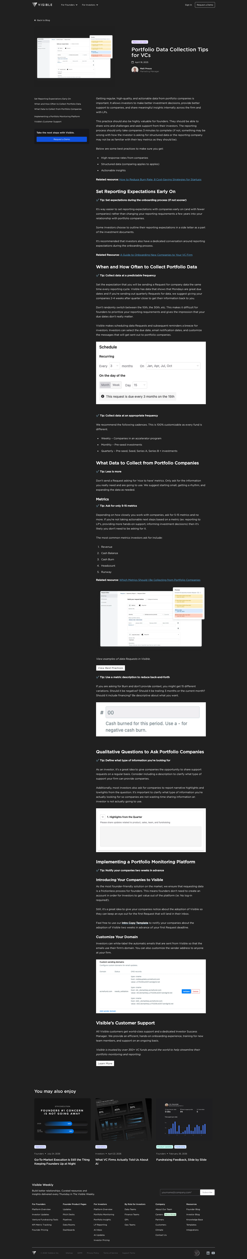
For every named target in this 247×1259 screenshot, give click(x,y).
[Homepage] (42, 4)
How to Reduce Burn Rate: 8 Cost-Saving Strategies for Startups (160, 179)
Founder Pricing (40, 1230)
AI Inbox (98, 1230)
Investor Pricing (101, 1240)
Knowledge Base (194, 1219)
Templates (191, 1225)
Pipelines (67, 1219)
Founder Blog (193, 1209)
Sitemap (69, 1253)
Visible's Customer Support (47, 121)
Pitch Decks (69, 1214)
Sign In (188, 5)
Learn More (105, 1063)
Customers (161, 1225)
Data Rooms (69, 1225)
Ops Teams (130, 1225)
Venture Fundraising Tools (45, 1219)
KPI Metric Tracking (41, 1225)
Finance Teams (132, 1214)
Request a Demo (205, 5)
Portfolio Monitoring (104, 1214)
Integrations (192, 1230)
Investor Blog (193, 1214)
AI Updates (99, 1235)
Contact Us (161, 1235)
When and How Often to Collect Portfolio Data (57, 104)
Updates (67, 1209)
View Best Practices (110, 667)
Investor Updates (40, 1214)
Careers (166, 1214)
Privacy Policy (93, 1253)
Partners (160, 1219)
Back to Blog (43, 20)
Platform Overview (41, 1209)
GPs (127, 1219)
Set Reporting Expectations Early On (52, 99)
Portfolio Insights (102, 1219)
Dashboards (69, 1230)
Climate (159, 1230)
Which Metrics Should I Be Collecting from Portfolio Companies (159, 579)
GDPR (79, 1253)
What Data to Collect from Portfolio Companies (58, 109)
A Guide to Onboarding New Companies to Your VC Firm (156, 254)
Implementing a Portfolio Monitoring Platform (57, 116)
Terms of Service (110, 1253)
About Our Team (164, 1209)
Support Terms (128, 1253)
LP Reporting (100, 1225)
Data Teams (130, 1209)
